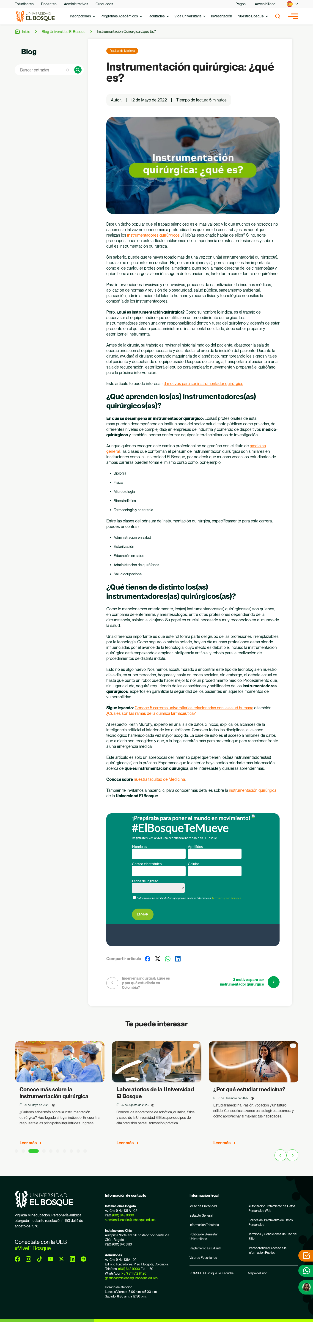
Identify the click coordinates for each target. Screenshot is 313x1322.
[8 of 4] (71, 1151)
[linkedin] (72, 1259)
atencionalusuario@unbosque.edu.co (130, 1220)
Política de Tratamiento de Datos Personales (270, 1222)
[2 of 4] (23, 1151)
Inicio (26, 32)
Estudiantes (24, 4)
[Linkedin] (178, 958)
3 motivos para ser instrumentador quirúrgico (203, 383)
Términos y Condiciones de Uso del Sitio (272, 1236)
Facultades (156, 16)
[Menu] (293, 16)
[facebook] (17, 1259)
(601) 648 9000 (123, 1215)
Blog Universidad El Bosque (63, 32)
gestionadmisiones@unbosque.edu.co (131, 1278)
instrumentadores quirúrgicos (153, 235)
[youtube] (50, 1259)
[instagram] (28, 1259)
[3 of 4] (33, 1151)
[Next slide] (292, 1155)
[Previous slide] (280, 1155)
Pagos (241, 4)
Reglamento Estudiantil (205, 1248)
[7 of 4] (64, 1151)
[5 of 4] (50, 1151)
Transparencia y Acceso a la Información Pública (267, 1250)
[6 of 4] (57, 1151)
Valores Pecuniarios (203, 1257)
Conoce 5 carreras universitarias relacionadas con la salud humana (194, 707)
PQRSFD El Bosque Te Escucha (211, 1273)
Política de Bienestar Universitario (203, 1236)
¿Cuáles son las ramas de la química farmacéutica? (151, 713)
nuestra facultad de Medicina (159, 779)
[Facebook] (147, 958)
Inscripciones (80, 16)
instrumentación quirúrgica (252, 790)
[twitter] (61, 1259)
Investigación (221, 16)
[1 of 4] (16, 1151)
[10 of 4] (85, 1151)
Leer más (28, 1142)
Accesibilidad (265, 4)
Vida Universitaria (187, 16)
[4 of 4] (44, 1151)
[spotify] (83, 1259)
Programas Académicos (119, 16)
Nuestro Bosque (251, 16)
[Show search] (278, 16)
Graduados (104, 4)
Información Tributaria (204, 1225)
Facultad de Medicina (122, 50)
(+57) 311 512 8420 (133, 1273)
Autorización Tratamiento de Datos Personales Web (271, 1208)
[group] (59, 1095)
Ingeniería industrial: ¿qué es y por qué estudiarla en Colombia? (146, 983)
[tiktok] (39, 1259)
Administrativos (76, 4)
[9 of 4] (78, 1151)
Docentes (49, 4)
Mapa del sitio (257, 1273)
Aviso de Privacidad (203, 1206)
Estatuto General (201, 1215)
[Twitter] (157, 958)
